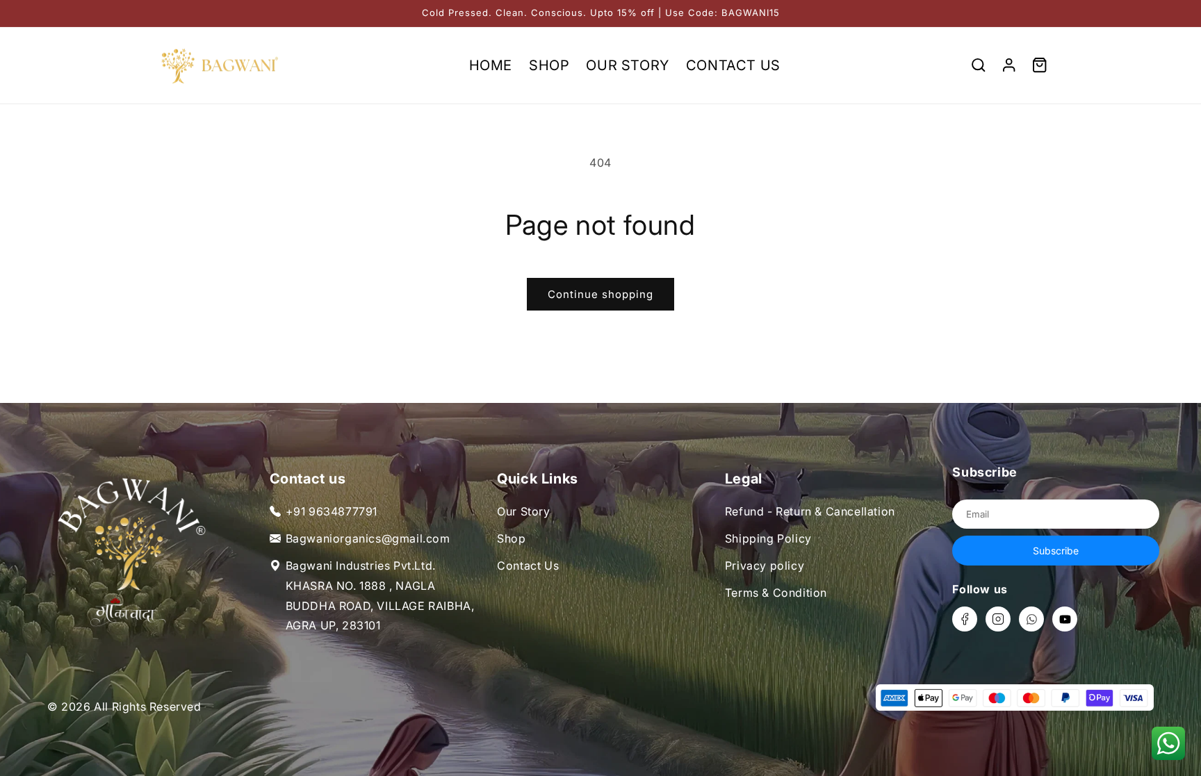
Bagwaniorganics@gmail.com (368, 538)
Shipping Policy (768, 538)
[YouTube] (1064, 618)
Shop (511, 538)
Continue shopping (600, 294)
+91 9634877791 (331, 511)
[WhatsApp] (1031, 618)
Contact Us (528, 565)
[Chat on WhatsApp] (1168, 743)
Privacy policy (764, 565)
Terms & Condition (776, 593)
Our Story (523, 511)
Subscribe (1056, 550)
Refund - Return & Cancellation (810, 511)
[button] (978, 65)
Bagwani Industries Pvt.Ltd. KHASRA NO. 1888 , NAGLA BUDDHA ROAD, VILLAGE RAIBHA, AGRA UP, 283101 (380, 595)
